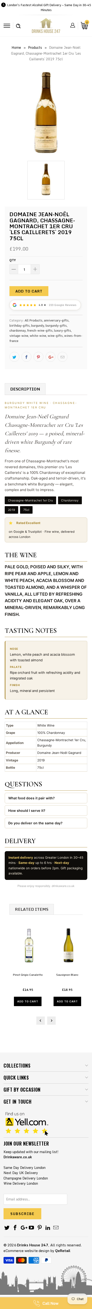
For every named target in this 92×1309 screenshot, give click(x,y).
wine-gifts (55, 335)
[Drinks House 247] (46, 27)
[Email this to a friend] (62, 357)
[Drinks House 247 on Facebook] (15, 1228)
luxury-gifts (62, 330)
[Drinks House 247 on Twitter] (7, 1228)
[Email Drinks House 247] (56, 1228)
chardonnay (17, 330)
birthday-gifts (19, 325)
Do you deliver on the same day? (35, 823)
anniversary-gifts (56, 320)
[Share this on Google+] (50, 357)
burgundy (37, 325)
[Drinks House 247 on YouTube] (31, 1228)
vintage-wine (18, 335)
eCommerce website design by (29, 1250)
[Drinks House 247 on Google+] (23, 1228)
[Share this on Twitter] (14, 357)
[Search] (18, 23)
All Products (33, 320)
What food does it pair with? (31, 798)
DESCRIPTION (25, 389)
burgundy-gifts (56, 325)
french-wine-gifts (40, 330)
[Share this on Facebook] (26, 357)
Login (73, 25)
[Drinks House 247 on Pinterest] (39, 1228)
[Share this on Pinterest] (38, 357)
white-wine (38, 335)
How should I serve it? (26, 811)
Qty (12, 260)
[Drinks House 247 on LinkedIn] (47, 1228)
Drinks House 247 (32, 1245)
